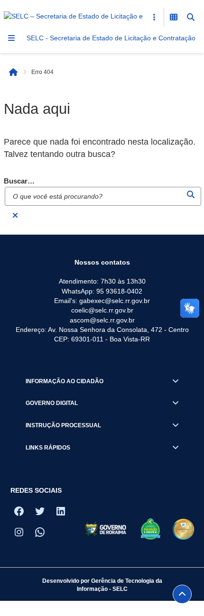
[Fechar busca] (15, 215)
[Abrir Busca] (190, 17)
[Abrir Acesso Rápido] (154, 17)
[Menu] (11, 38)
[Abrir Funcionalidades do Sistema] (173, 17)
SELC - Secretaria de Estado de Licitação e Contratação (111, 38)
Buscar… (19, 181)
